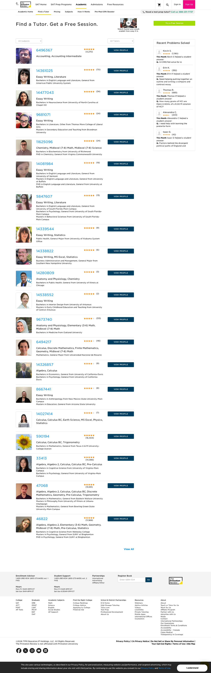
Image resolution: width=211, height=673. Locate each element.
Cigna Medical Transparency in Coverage (172, 633)
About (163, 603)
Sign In (177, 4)
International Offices (143, 617)
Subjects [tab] (69, 12)
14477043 (45, 93)
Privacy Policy (147, 668)
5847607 (44, 196)
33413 (41, 458)
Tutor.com (105, 608)
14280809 (45, 273)
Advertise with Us (168, 614)
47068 (42, 486)
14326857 (44, 364)
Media (163, 617)
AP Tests (19, 610)
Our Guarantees (167, 623)
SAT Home (41, 4)
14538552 (45, 295)
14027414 (44, 414)
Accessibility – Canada (170, 630)
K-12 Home (105, 603)
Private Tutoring (142, 612)
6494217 (43, 342)
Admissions (97, 4)
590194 (42, 436)
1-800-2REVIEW (32, 578)
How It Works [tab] (84, 12)
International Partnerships (172, 621)
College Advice (79, 605)
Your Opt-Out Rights (161, 644)
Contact (164, 619)
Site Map (191, 644)
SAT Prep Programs (61, 4)
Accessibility (166, 628)
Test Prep (105, 610)
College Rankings (80, 603)
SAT (17, 603)
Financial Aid (78, 610)
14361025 (44, 71)
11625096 (44, 142)
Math (50, 603)
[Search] (167, 5)
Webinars (139, 603)
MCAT (34, 610)
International (97, 578)
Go (148, 580)
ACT (17, 605)
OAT (33, 614)
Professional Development (112, 612)
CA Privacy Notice (140, 641)
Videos (138, 608)
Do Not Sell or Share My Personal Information (172, 641)
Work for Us (166, 608)
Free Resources (115, 4)
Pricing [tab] (57, 12)
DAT (33, 612)
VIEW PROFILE (121, 50)
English (51, 608)
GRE (33, 603)
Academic (81, 4)
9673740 (44, 319)
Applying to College (81, 608)
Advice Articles (141, 605)
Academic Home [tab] (25, 12)
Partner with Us (167, 612)
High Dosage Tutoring (110, 605)
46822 (42, 519)
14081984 (44, 164)
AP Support (53, 612)
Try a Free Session (174, 23)
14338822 (44, 251)
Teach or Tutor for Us (170, 605)
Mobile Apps (140, 614)
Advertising (97, 580)
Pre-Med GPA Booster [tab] (104, 12)
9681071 (43, 115)
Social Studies (54, 610)
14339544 (45, 229)
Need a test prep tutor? (169, 12)
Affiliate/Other (98, 583)
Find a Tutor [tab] (43, 12)
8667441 (43, 389)
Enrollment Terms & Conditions (174, 625)
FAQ (18, 580)
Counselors (139, 619)
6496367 (44, 50)
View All (129, 549)
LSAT (34, 608)
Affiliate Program (168, 610)
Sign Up (189, 4)
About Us (105, 614)
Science (51, 605)
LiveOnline (139, 610)
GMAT (34, 605)
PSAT (18, 608)
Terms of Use (164, 668)
